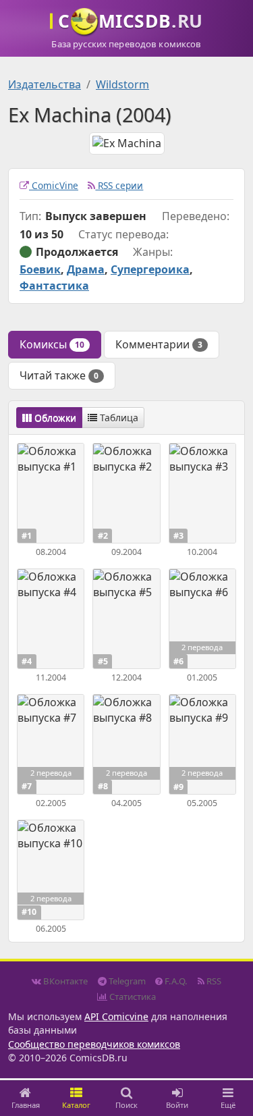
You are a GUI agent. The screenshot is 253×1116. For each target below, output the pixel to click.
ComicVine (53, 185)
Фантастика (54, 285)
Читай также (59, 375)
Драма (86, 269)
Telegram (126, 981)
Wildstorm (122, 84)
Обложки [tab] (54, 417)
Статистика (131, 996)
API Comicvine (116, 1016)
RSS (212, 981)
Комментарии (158, 344)
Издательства (44, 84)
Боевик (40, 269)
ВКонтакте (64, 981)
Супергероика (150, 269)
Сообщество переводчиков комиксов (94, 1044)
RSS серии (119, 185)
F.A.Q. (175, 981)
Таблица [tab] (117, 417)
